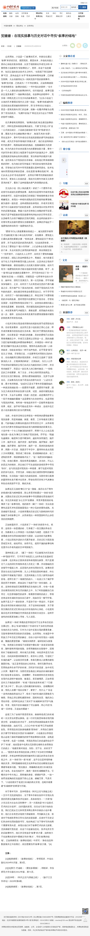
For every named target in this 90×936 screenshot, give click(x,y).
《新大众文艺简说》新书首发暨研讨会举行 (75, 141)
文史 (47, 13)
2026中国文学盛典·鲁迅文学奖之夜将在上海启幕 (75, 81)
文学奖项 (24, 13)
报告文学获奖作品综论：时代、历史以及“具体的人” (75, 115)
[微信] (72, 45)
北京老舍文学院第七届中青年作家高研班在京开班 (75, 73)
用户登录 (55, 8)
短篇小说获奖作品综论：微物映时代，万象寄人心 (75, 119)
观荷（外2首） (76, 319)
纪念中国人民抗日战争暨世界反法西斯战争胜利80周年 (80, 193)
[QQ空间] (78, 45)
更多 (86, 183)
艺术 (28, 16)
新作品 (68, 13)
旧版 (84, 3)
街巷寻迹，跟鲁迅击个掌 (70, 128)
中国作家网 (8, 26)
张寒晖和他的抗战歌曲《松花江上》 (74, 296)
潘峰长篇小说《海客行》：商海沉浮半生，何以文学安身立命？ (75, 64)
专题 (22, 16)
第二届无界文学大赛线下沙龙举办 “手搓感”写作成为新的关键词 (75, 137)
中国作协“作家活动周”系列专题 (80, 205)
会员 (17, 13)
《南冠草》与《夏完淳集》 (70, 300)
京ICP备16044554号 (25, 917)
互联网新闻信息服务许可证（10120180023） (70, 917)
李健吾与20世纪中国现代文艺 (71, 291)
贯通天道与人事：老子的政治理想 (73, 305)
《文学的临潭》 (66, 91)
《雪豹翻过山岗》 (77, 327)
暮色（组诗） (76, 382)
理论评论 (19, 26)
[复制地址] (85, 45)
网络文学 (59, 16)
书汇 (61, 13)
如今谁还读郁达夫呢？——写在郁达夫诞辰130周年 (75, 77)
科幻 (54, 13)
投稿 (17, 16)
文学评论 (30, 26)
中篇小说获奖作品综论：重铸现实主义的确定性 (75, 124)
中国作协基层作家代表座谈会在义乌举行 (75, 95)
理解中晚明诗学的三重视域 (70, 287)
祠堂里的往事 (76, 359)
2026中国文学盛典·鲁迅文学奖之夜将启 (75, 110)
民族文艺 (49, 16)
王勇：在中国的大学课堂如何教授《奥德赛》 (75, 133)
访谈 (11, 16)
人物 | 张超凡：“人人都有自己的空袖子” (75, 68)
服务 (11, 13)
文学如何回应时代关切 (69, 86)
